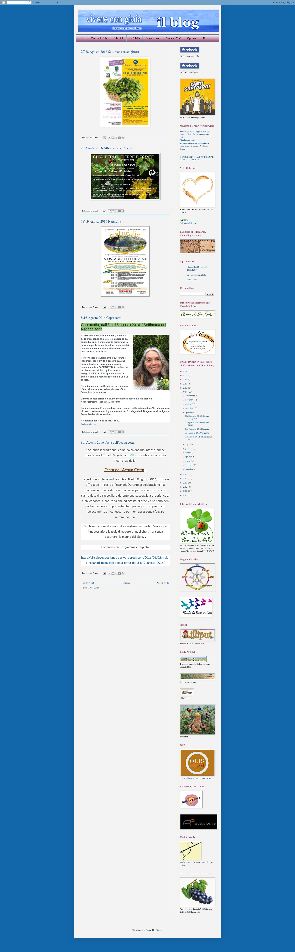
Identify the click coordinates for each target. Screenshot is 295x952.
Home (82, 38)
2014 (185, 478)
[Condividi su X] (116, 137)
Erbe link (119, 38)
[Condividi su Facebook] (119, 137)
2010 (185, 495)
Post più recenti (88, 582)
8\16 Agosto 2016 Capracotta (101, 317)
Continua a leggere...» (90, 423)
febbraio (189, 465)
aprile (187, 456)
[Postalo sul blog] (113, 137)
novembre (189, 399)
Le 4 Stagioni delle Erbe (196, 274)
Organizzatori (153, 38)
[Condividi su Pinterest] (122, 137)
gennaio (188, 469)
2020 (185, 375)
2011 (185, 490)
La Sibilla (134, 38)
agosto (188, 412)
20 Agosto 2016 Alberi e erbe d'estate (107, 148)
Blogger (159, 930)
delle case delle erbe (188, 223)
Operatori (192, 38)
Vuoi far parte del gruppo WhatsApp (194, 131)
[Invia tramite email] (109, 137)
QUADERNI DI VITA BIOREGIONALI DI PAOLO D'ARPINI (197, 158)
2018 (185, 383)
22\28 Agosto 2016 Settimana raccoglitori (110, 51)
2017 (185, 387)
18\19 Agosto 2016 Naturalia (101, 221)
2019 (185, 379)
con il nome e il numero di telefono (194, 146)
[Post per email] (104, 137)
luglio (188, 444)
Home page (125, 582)
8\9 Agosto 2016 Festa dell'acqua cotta (108, 442)
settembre (189, 408)
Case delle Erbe (99, 38)
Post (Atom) (94, 587)
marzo (188, 460)
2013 (185, 482)
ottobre (188, 404)
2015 (185, 474)
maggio (188, 452)
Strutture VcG (173, 38)
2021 (185, 371)
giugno (188, 448)
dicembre (189, 395)
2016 (185, 392)
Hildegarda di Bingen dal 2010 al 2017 (197, 268)
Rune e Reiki (192, 279)
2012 (185, 486)
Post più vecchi (163, 582)
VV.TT (134, 455)
